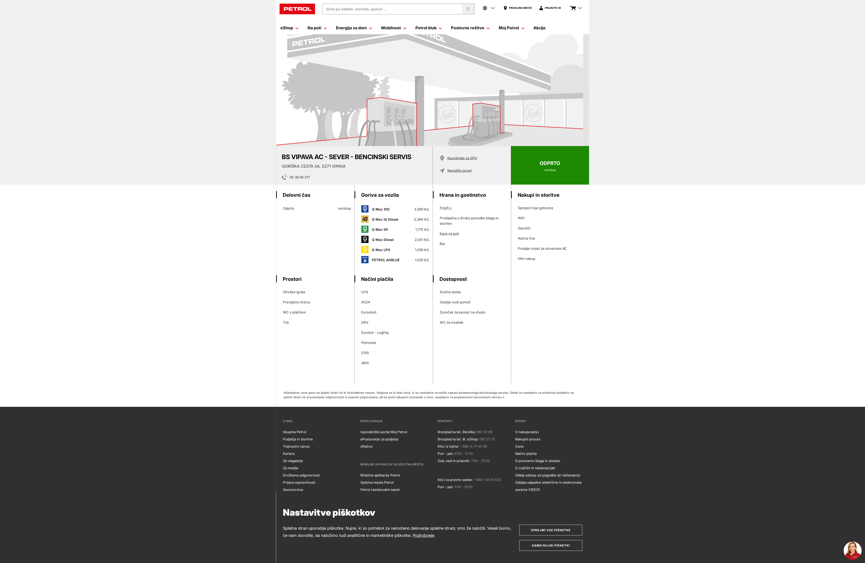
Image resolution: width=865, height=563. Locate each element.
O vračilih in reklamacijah (535, 468)
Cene (519, 446)
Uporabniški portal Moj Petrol (383, 432)
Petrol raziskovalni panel (380, 489)
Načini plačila (526, 453)
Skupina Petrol (294, 432)
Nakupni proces (527, 439)
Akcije (539, 27)
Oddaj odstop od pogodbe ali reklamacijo (547, 475)
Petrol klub (426, 27)
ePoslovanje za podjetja (379, 439)
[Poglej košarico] (573, 8)
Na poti (314, 27)
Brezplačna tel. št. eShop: (458, 439)
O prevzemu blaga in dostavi (537, 461)
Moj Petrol (509, 27)
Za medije (290, 468)
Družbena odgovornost (301, 475)
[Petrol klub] (440, 28)
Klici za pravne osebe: (455, 480)
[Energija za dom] (370, 28)
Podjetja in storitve (298, 439)
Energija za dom (351, 27)
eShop (286, 27)
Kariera (288, 453)
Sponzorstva (293, 489)
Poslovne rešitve (467, 27)
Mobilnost (391, 27)
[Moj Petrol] (522, 28)
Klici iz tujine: (448, 446)
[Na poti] (325, 28)
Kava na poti (449, 233)
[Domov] (297, 9)
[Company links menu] (489, 8)
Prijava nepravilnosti (299, 482)
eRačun (366, 446)
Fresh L (446, 208)
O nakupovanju (527, 432)
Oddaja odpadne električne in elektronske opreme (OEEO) (548, 486)
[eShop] (296, 28)
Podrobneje (423, 535)
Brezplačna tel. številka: (457, 432)
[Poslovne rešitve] (488, 28)
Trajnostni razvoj (296, 446)
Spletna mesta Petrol (377, 482)
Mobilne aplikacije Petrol (380, 475)
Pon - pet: (445, 453)
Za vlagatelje (293, 461)
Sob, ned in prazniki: (454, 461)
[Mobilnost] (404, 28)
